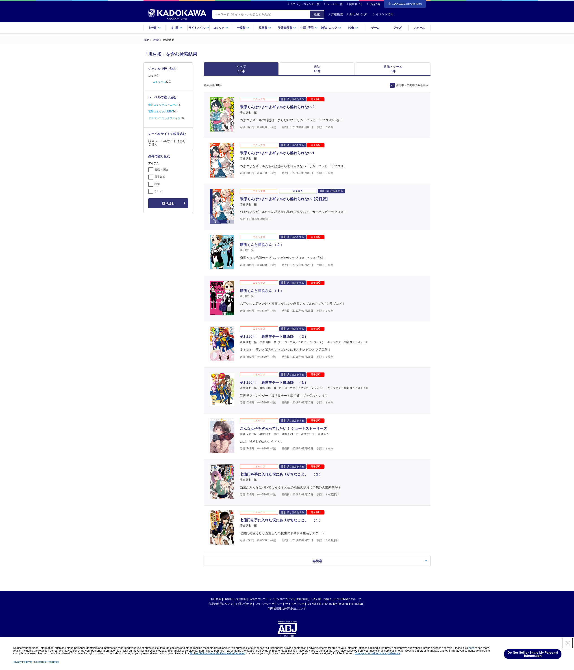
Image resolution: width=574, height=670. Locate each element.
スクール (419, 27)
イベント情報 (384, 14)
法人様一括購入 (322, 599)
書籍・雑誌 (161, 169)
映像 (157, 184)
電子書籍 (159, 176)
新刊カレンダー (359, 14)
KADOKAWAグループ (348, 599)
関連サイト (356, 4)
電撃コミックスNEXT (161, 111)
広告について (258, 599)
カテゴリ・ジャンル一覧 (305, 4)
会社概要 (216, 599)
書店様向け (303, 599)
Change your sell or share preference (377, 653)
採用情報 (241, 599)
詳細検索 (337, 14)
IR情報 (228, 599)
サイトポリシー (294, 603)
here (471, 648)
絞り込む (168, 203)
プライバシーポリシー (268, 603)
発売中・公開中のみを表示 (412, 85)
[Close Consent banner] (568, 643)
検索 (317, 14)
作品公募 (375, 4)
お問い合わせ (244, 603)
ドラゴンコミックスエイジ (164, 118)
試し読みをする (295, 99)
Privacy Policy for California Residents (36, 661)
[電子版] (222, 221)
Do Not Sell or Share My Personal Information (335, 603)
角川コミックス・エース (163, 104)
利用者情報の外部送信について (287, 608)
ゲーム (375, 27)
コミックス (159, 81)
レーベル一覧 (334, 4)
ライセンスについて (281, 599)
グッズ (397, 27)
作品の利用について (221, 603)
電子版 (314, 99)
